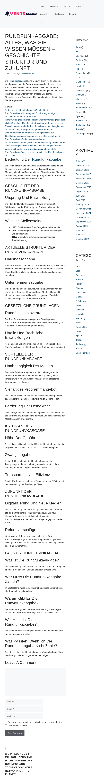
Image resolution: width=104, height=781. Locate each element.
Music (79, 103)
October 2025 (82, 183)
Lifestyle (80, 95)
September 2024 (83, 222)
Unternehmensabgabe (48, 120)
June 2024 (81, 235)
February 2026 (83, 165)
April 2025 (80, 200)
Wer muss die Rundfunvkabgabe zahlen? (42, 145)
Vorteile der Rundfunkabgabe (32, 126)
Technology (81, 125)
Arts (78, 47)
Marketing (80, 99)
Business (80, 56)
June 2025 (81, 196)
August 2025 (82, 191)
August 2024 (82, 226)
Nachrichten (54, 6)
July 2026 (80, 161)
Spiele (79, 116)
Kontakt (72, 14)
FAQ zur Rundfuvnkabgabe (42, 142)
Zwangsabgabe (19, 136)
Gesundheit (44, 14)
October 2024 (82, 217)
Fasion (79, 64)
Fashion (79, 60)
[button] (40, 21)
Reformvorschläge (20, 142)
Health (79, 86)
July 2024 (80, 230)
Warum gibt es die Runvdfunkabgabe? (23, 149)
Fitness (79, 69)
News (78, 112)
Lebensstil (79, 6)
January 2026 (82, 170)
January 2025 (82, 204)
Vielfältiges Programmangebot (26, 129)
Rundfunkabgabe (17, 81)
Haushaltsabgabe (30, 120)
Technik (67, 6)
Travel (79, 129)
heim (42, 6)
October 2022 (82, 239)
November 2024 (83, 213)
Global (79, 77)
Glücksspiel (59, 14)
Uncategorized (83, 133)
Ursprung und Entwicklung (34, 113)
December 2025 (83, 174)
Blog (78, 51)
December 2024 (83, 209)
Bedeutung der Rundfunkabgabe (20, 110)
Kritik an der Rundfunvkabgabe (30, 133)
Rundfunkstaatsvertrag (33, 123)
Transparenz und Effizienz (38, 136)
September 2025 (83, 187)
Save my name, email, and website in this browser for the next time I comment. (35, 724)
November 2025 (83, 178)
